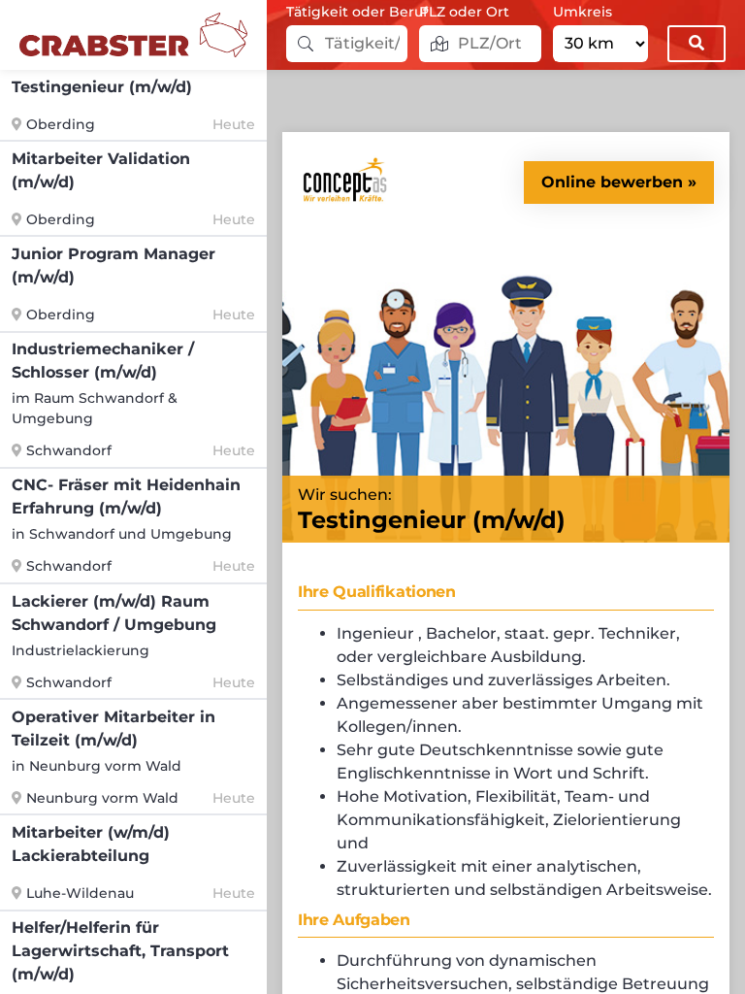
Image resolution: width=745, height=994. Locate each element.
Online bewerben (612, 182)
